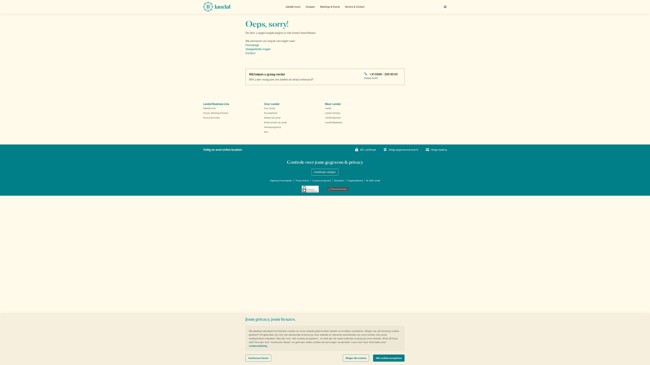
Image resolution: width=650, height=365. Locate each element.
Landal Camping (332, 113)
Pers (266, 132)
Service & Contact (354, 6)
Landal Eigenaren (333, 117)
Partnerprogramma (272, 127)
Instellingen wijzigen (325, 172)
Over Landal (269, 108)
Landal (328, 108)
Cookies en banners (321, 180)
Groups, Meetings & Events (215, 113)
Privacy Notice (302, 180)
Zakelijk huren (293, 6)
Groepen (310, 6)
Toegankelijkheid (355, 180)
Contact (250, 53)
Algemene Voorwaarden (281, 180)
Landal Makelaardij (333, 122)
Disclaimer (339, 180)
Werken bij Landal (272, 117)
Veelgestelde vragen (258, 49)
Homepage (252, 45)
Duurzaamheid (270, 113)
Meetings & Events (330, 6)
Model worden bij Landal (275, 122)
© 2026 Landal (373, 180)
